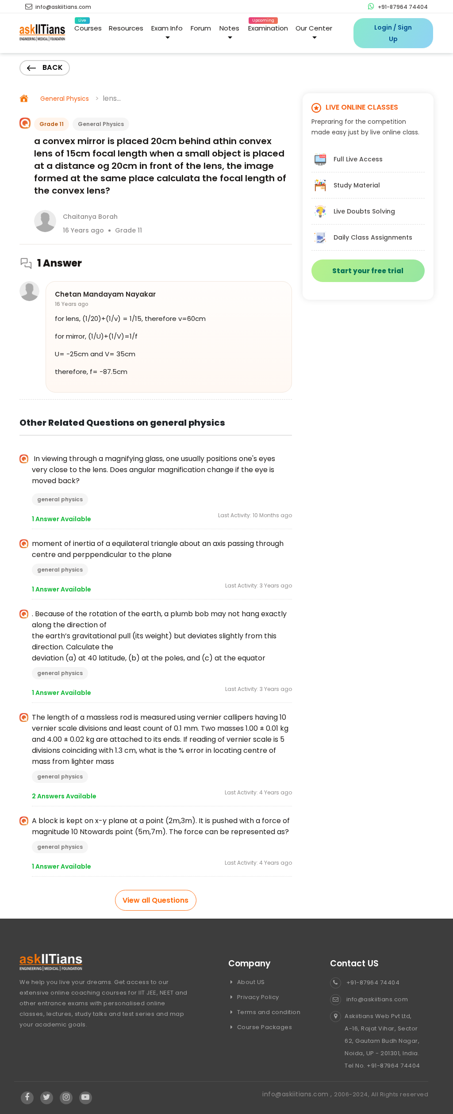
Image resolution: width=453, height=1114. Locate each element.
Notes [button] (229, 28)
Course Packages (263, 1027)
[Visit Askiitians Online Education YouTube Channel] (86, 1097)
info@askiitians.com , (298, 1094)
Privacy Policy (257, 997)
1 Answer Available (61, 519)
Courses (88, 26)
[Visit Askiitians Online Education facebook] (27, 1097)
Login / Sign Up (393, 33)
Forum (201, 28)
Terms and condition (267, 1012)
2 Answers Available (64, 796)
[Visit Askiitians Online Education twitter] (47, 1097)
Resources (126, 28)
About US (250, 982)
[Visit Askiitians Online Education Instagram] (66, 1097)
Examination (268, 26)
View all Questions (155, 900)
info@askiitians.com (62, 7)
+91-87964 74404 (402, 7)
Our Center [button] (314, 28)
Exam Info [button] (167, 28)
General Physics (64, 98)
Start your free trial (367, 270)
